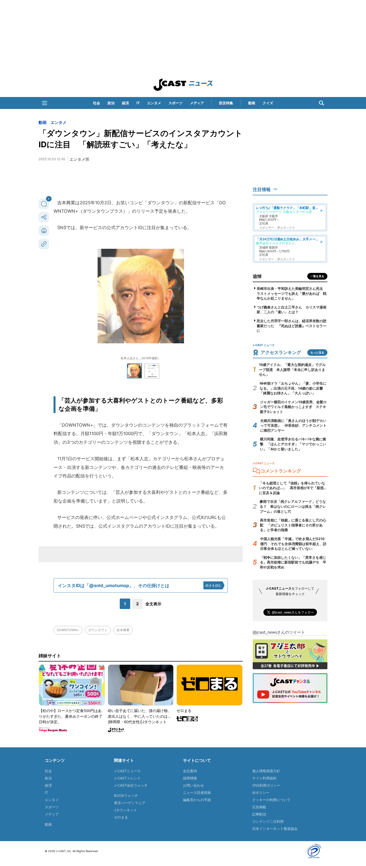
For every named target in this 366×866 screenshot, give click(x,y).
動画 (251, 103)
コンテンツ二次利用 (268, 821)
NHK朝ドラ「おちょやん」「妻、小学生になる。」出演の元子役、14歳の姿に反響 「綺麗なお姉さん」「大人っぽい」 (293, 388)
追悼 (257, 276)
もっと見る (317, 352)
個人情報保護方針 (266, 771)
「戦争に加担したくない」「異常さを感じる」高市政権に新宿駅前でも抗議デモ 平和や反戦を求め (293, 562)
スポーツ (176, 103)
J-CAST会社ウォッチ (131, 785)
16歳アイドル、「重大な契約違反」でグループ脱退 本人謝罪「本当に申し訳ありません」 (292, 369)
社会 (96, 103)
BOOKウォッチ (126, 795)
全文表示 (153, 603)
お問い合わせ (193, 785)
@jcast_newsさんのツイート (279, 632)
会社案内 (190, 771)
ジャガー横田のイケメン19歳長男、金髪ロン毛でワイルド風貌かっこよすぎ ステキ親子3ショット (293, 407)
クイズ (268, 103)
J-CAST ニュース (183, 84)
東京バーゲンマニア (129, 803)
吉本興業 (123, 630)
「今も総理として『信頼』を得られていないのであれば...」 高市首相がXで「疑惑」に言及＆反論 (293, 488)
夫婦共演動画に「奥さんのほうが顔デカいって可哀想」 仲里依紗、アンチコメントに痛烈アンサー (293, 425)
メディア (197, 103)
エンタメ (154, 103)
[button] (45, 103)
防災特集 (226, 103)
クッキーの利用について (271, 800)
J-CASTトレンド (127, 778)
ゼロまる (121, 817)
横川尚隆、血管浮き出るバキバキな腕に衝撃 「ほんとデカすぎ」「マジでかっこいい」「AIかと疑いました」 (293, 444)
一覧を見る (317, 276)
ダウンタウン (98, 630)
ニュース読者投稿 (197, 792)
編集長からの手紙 (197, 800)
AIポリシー (260, 792)
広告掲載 (259, 807)
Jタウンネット (125, 810)
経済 (125, 103)
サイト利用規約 (264, 778)
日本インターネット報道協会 (275, 828)
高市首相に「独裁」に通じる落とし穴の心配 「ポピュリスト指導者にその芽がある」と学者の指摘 (293, 525)
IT (138, 103)
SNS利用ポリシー (266, 785)
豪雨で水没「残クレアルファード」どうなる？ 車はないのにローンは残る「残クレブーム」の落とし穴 (293, 506)
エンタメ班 (79, 159)
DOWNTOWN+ (68, 630)
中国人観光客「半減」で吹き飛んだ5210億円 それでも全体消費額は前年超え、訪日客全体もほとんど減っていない (293, 544)
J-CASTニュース (127, 771)
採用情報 (190, 778)
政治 (111, 103)
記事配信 (259, 814)
